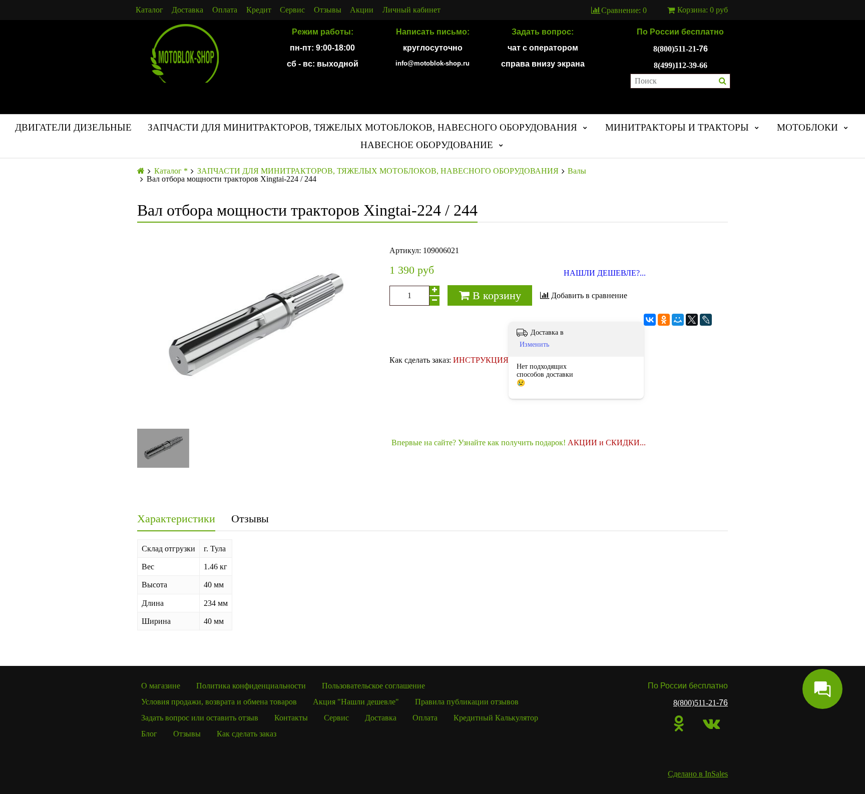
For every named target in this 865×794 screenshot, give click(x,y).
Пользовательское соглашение (373, 685)
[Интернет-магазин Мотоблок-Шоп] (184, 54)
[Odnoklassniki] (679, 723)
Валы (577, 171)
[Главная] (141, 171)
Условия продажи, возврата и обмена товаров (219, 701)
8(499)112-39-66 (680, 65)
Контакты (291, 717)
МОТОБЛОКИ (807, 127)
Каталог (149, 10)
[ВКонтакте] (650, 320)
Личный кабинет (411, 10)
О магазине (160, 685)
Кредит (258, 10)
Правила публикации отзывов (467, 701)
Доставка (187, 10)
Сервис (292, 10)
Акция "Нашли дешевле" (356, 701)
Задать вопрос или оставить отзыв (199, 717)
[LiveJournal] (706, 320)
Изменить (534, 344)
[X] (692, 320)
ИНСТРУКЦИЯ (481, 360)
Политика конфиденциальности (251, 685)
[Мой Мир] (678, 320)
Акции (361, 10)
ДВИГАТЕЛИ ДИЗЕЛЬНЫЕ (73, 127)
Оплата (224, 10)
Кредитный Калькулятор (496, 717)
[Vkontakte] (711, 723)
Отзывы (327, 10)
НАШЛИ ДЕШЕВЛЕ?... (605, 273)
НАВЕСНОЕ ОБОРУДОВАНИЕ (426, 145)
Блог (149, 733)
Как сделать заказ (246, 733)
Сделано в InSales (698, 773)
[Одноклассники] (664, 320)
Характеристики (176, 518)
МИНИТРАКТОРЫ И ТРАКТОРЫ (677, 127)
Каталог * (171, 171)
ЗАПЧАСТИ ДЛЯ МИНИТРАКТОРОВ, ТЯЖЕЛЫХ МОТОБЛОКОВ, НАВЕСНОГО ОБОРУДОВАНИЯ (362, 127)
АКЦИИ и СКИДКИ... (607, 442)
